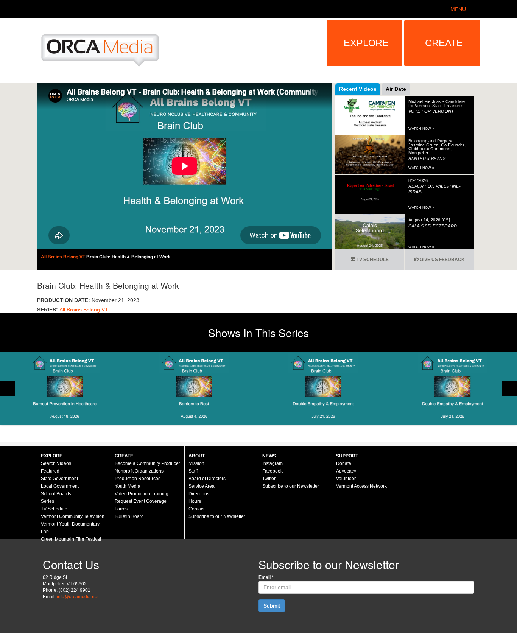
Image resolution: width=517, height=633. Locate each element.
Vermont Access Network (361, 486)
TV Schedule (372, 259)
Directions (198, 493)
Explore (366, 42)
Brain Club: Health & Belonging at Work (128, 257)
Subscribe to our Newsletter (290, 486)
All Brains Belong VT (63, 257)
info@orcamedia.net (77, 596)
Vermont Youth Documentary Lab (70, 527)
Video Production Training (141, 493)
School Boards (56, 493)
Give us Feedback (442, 259)
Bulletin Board (129, 516)
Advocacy (346, 471)
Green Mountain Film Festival (71, 539)
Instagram (272, 463)
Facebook (272, 471)
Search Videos (56, 463)
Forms (121, 509)
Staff (193, 471)
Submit (271, 606)
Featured (50, 471)
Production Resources (137, 478)
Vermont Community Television (72, 516)
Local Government (60, 486)
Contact (196, 509)
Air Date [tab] (396, 89)
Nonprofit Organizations (139, 471)
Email (266, 577)
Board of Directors (207, 478)
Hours (194, 501)
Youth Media (127, 486)
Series (47, 501)
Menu (458, 9)
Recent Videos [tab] (358, 89)
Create (444, 42)
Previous (7, 388)
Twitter (269, 478)
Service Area (201, 486)
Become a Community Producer (147, 463)
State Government (59, 478)
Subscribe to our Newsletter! (217, 516)
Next (509, 388)
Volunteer (346, 478)
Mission (196, 463)
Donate (343, 463)
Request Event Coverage (141, 501)
